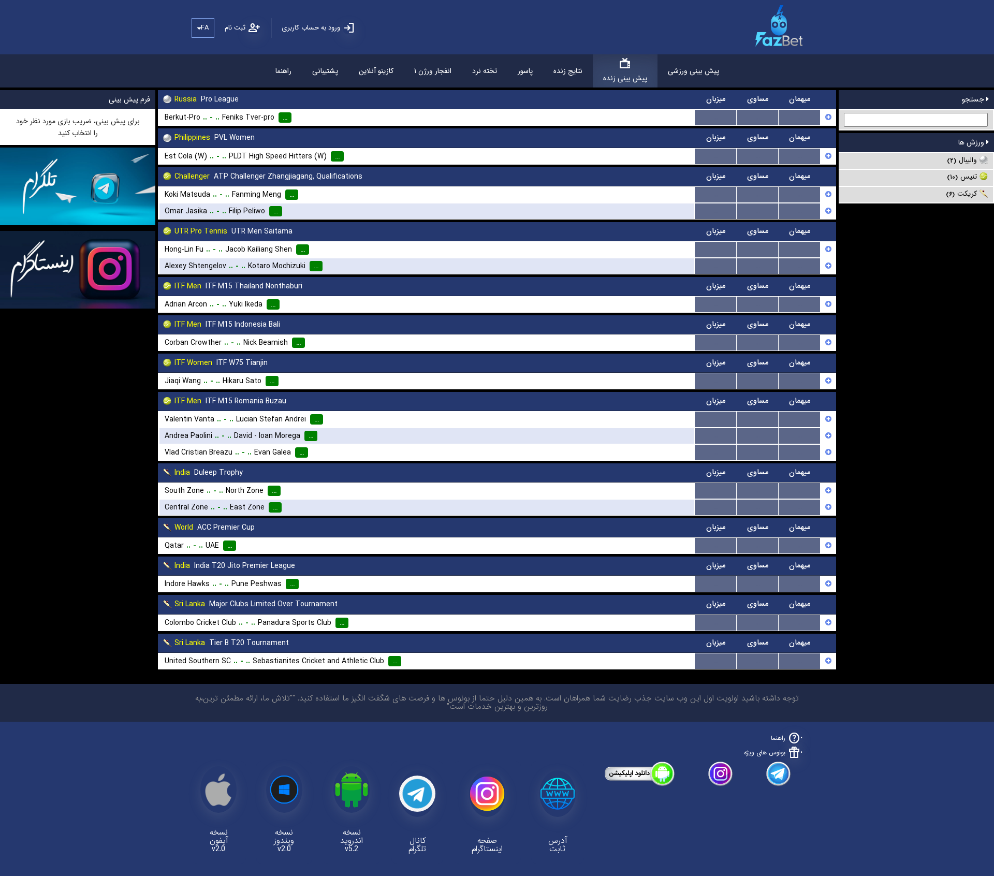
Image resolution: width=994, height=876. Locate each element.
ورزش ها (972, 142)
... (715, 117)
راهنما (283, 71)
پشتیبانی (325, 71)
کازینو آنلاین (376, 71)
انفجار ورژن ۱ (432, 71)
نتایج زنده (567, 71)
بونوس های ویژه (764, 752)
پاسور (525, 71)
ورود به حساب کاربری (311, 27)
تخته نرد (484, 71)
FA (205, 27)
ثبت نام (235, 27)
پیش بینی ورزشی (693, 71)
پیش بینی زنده (625, 78)
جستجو (974, 99)
